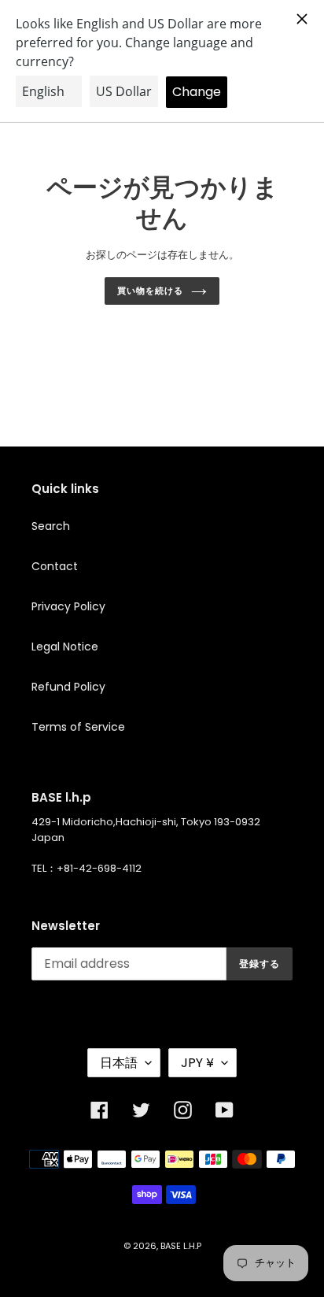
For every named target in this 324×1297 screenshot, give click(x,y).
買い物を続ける (149, 290)
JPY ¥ (197, 1063)
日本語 (119, 1063)
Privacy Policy (68, 606)
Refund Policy (68, 687)
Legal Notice (64, 646)
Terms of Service (78, 727)
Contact (54, 566)
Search (50, 526)
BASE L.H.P (180, 1246)
